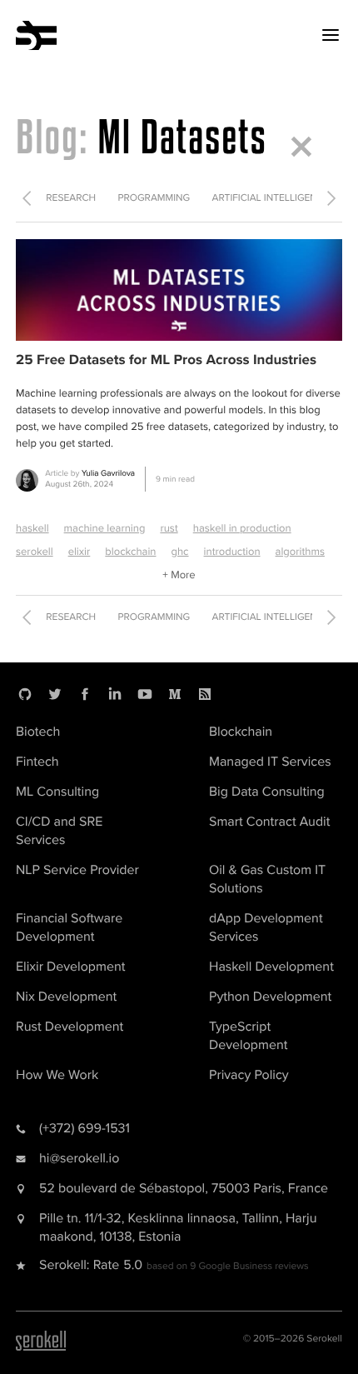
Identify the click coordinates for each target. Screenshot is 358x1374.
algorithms (300, 551)
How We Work (57, 1075)
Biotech (38, 731)
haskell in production (242, 528)
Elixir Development (70, 966)
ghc (179, 551)
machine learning (105, 528)
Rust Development (69, 1026)
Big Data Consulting (267, 791)
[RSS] (205, 694)
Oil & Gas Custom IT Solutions (267, 879)
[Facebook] (85, 694)
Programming (154, 198)
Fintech (37, 761)
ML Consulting (57, 791)
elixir (79, 551)
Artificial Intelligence (270, 198)
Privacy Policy (249, 1075)
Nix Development (66, 996)
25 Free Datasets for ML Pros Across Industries (166, 360)
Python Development (270, 996)
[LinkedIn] (115, 694)
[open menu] (331, 35)
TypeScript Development (248, 1035)
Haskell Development (271, 966)
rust (168, 528)
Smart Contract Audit (269, 821)
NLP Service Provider (77, 870)
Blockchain (240, 731)
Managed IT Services (270, 761)
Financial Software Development (69, 927)
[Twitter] (55, 694)
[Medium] (175, 694)
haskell (32, 528)
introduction (232, 551)
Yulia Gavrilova (108, 473)
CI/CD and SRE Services (59, 830)
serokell (34, 551)
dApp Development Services (266, 927)
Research (71, 198)
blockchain (130, 551)
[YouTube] (145, 694)
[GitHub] (25, 694)
